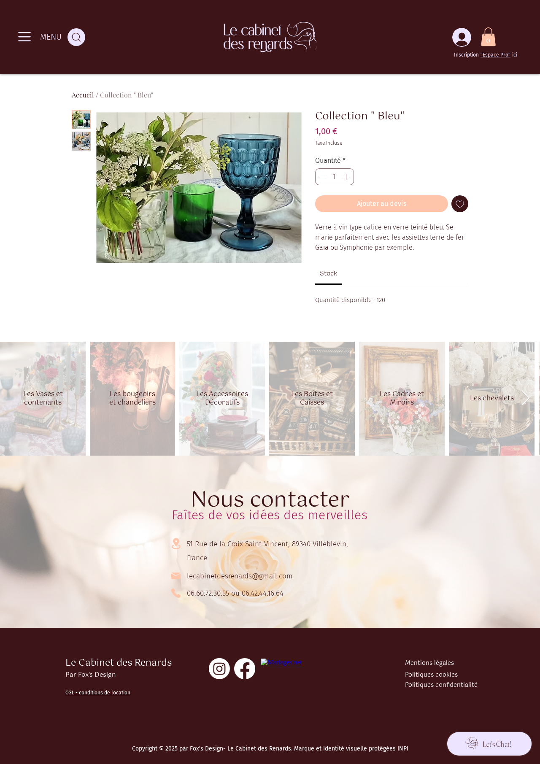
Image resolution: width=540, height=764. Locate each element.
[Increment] (347, 177)
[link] (329, 273)
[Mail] (175, 575)
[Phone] (175, 593)
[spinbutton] (334, 177)
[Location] (175, 543)
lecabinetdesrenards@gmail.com (240, 576)
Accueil (83, 94)
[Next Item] (525, 398)
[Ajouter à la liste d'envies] (459, 203)
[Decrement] (322, 177)
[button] (488, 36)
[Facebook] (244, 668)
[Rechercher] (76, 37)
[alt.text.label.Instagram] (219, 668)
